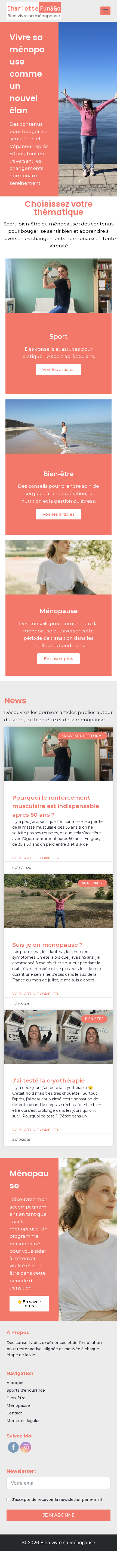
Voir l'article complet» (35, 858)
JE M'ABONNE (59, 1515)
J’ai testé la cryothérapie (48, 1080)
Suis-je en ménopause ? (47, 944)
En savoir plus (58, 658)
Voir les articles (58, 369)
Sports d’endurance (26, 1390)
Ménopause (18, 1405)
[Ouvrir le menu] (105, 11)
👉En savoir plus (29, 1303)
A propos (15, 1382)
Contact (14, 1413)
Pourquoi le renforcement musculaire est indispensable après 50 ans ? (55, 806)
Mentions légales (24, 1420)
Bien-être (16, 1397)
